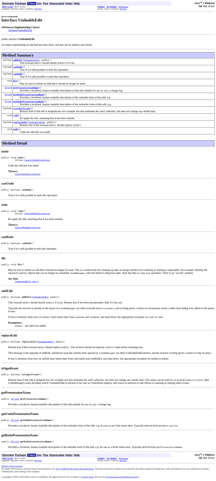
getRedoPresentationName (28, 94)
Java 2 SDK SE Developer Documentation (75, 469)
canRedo (17, 67)
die (15, 81)
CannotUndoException (37, 160)
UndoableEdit (32, 60)
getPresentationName (26, 88)
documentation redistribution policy (122, 477)
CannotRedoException (37, 213)
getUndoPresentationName (28, 101)
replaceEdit (20, 122)
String (8, 88)
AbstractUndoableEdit (20, 30)
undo (15, 129)
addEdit (17, 60)
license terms (88, 477)
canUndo (17, 74)
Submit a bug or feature (12, 466)
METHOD (38, 9)
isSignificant (22, 108)
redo (15, 115)
